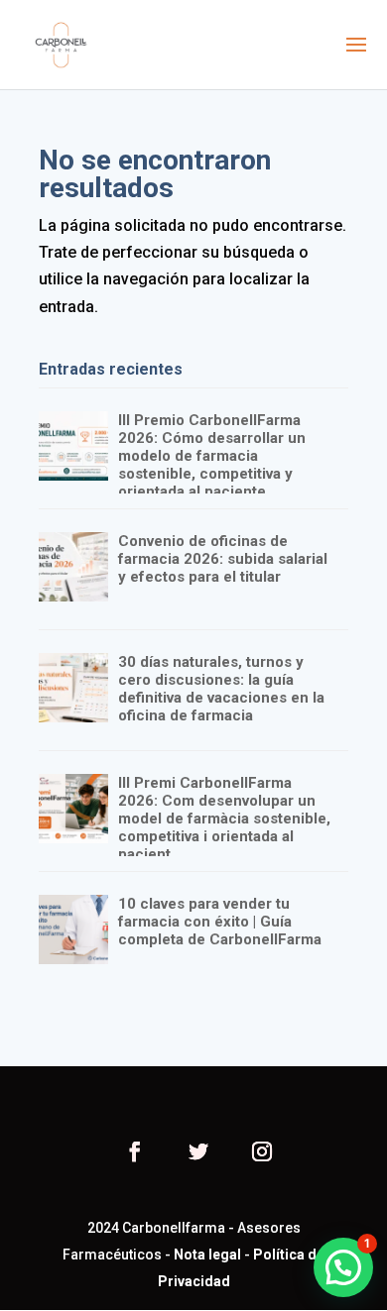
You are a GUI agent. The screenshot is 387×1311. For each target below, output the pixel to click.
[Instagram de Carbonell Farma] (262, 1154)
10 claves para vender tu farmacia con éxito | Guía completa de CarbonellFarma (220, 921)
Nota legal (207, 1254)
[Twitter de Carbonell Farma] (198, 1154)
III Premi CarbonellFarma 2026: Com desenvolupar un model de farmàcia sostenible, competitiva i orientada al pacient (224, 818)
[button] (343, 1267)
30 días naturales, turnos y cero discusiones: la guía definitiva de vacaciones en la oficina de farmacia (221, 688)
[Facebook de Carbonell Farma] (135, 1154)
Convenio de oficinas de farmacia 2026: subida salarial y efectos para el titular (222, 559)
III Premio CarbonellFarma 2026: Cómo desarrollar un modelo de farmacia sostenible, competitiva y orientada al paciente (212, 455)
